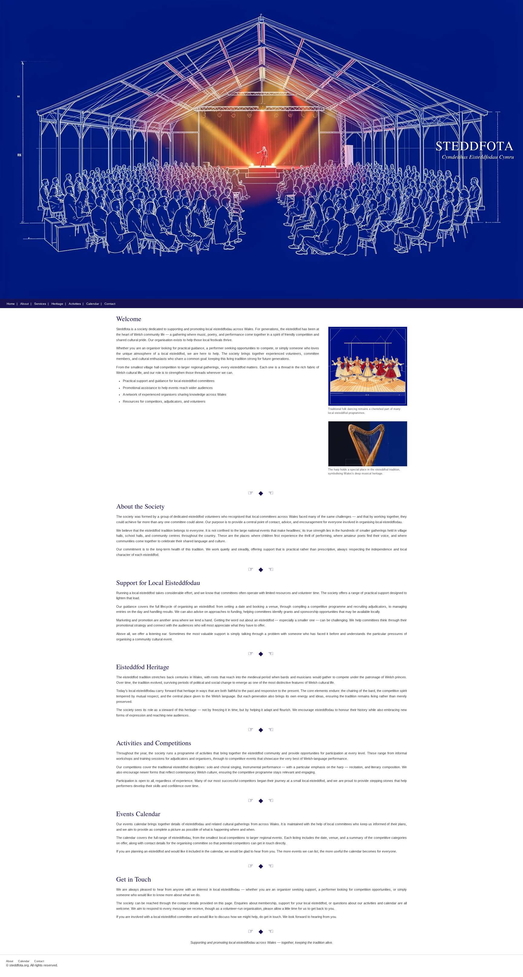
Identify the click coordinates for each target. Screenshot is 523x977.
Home (11, 303)
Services (40, 303)
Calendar (92, 303)
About (24, 303)
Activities (75, 303)
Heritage (57, 303)
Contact (109, 303)
